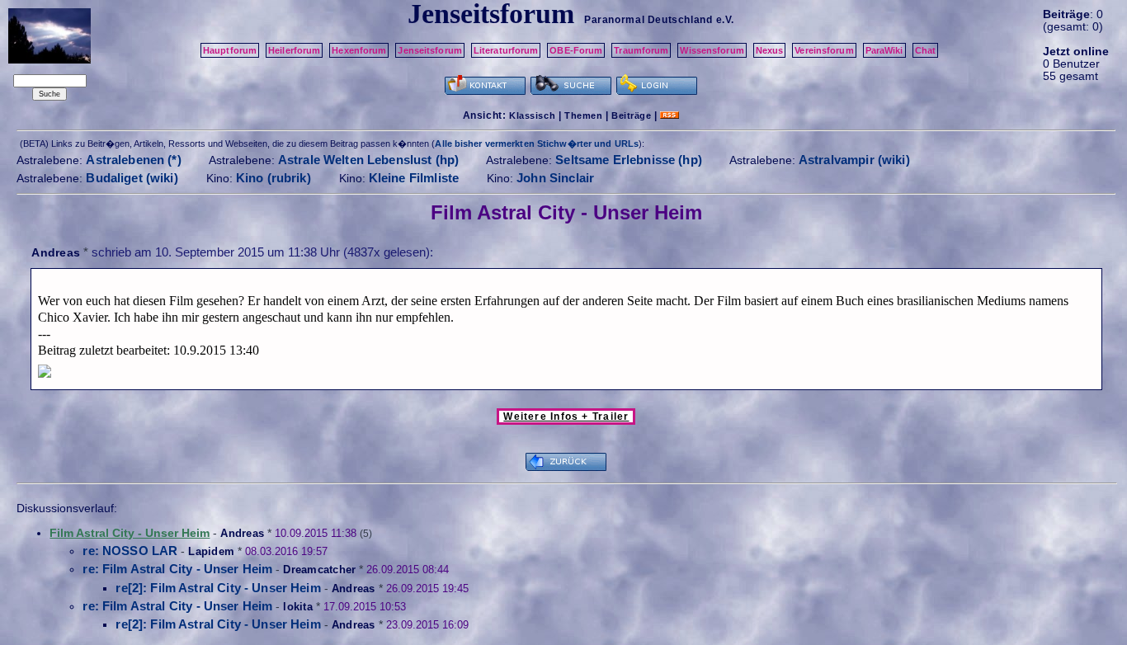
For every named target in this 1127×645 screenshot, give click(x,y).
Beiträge (631, 115)
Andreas (55, 252)
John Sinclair (555, 178)
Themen (583, 115)
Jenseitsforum (429, 50)
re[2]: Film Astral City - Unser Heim (218, 588)
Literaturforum (506, 50)
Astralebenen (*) (133, 160)
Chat (925, 50)
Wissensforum (711, 50)
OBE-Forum (575, 50)
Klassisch (532, 115)
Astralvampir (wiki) (854, 160)
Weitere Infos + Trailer (566, 416)
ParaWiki (884, 50)
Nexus (770, 50)
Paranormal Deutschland (648, 20)
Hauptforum (230, 50)
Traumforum (641, 50)
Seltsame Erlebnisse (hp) (628, 160)
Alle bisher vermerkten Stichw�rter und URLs (537, 143)
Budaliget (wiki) (131, 178)
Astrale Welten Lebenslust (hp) (369, 160)
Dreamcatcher (319, 569)
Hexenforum (359, 50)
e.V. (725, 20)
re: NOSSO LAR (130, 551)
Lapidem (211, 551)
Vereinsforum (824, 50)
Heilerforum (294, 50)
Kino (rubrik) (273, 178)
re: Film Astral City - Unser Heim (177, 569)
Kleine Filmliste (414, 178)
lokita (298, 606)
